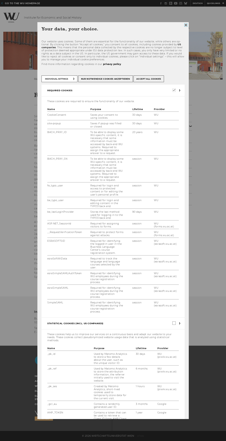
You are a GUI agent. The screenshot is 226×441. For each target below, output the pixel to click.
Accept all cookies (148, 78)
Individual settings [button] (56, 78)
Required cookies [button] (59, 90)
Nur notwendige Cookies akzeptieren (105, 78)
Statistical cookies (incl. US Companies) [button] (75, 323)
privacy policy (112, 64)
